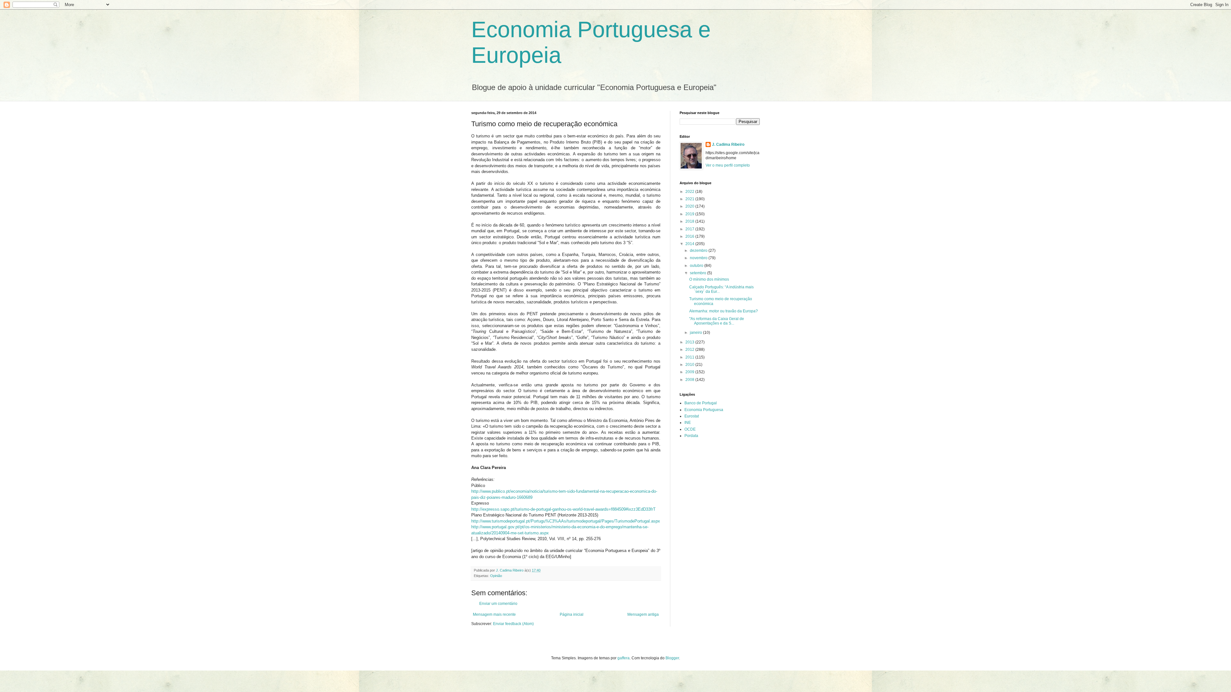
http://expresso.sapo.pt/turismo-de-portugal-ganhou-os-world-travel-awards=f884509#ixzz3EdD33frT (563, 509)
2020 (690, 206)
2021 (690, 199)
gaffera (623, 658)
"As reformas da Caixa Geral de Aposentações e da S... (716, 321)
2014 (690, 244)
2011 (690, 357)
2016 (690, 236)
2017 (690, 229)
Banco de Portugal (700, 403)
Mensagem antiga (643, 614)
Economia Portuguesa (703, 410)
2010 (690, 364)
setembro (698, 273)
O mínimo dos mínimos (709, 279)
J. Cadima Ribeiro (728, 144)
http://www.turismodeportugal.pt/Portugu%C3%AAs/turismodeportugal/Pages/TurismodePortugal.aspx (565, 521)
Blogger (672, 658)
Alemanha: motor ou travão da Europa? (723, 311)
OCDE (690, 429)
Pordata (691, 435)
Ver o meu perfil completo (728, 165)
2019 (690, 214)
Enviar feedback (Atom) (513, 624)
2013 (690, 342)
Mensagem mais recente (494, 614)
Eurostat (691, 416)
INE (687, 422)
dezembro (699, 250)
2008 (690, 379)
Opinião (496, 576)
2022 (690, 191)
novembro (699, 258)
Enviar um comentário (498, 603)
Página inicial (571, 614)
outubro (697, 265)
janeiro (696, 332)
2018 (690, 221)
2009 (690, 372)
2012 (690, 349)
